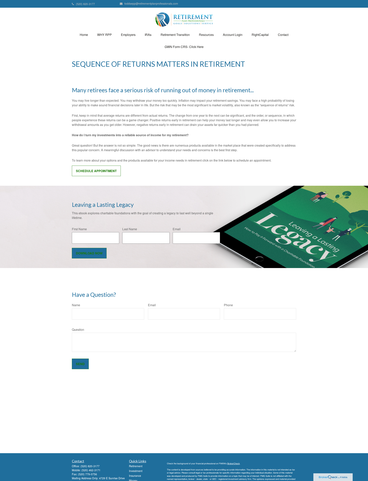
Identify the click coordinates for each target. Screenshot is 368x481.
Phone (228, 305)
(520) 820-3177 (85, 4)
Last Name (129, 229)
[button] (84, 35)
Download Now (89, 253)
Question (78, 329)
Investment (135, 471)
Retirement (135, 466)
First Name (79, 229)
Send (80, 364)
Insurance (135, 476)
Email (177, 229)
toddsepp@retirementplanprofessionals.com (151, 3)
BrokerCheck (233, 463)
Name (76, 305)
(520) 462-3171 (90, 470)
